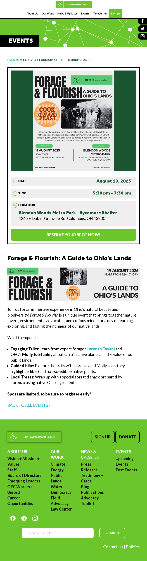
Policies (133, 546)
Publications (92, 492)
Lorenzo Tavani (101, 348)
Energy (57, 469)
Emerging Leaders (23, 481)
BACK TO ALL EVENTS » (29, 405)
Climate (58, 464)
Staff (12, 469)
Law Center (61, 509)
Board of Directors (24, 475)
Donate (127, 436)
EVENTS (13, 60)
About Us (17, 451)
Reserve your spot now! (73, 234)
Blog (85, 486)
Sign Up (103, 436)
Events (123, 451)
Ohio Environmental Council (73, 4)
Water (57, 486)
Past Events (126, 469)
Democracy (61, 492)
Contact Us (113, 546)
